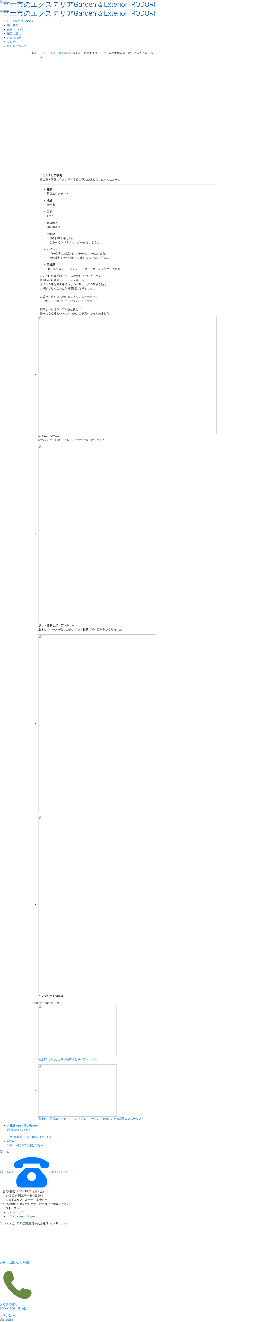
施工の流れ (14, 33)
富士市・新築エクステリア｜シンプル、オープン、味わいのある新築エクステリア (89, 1118)
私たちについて (16, 46)
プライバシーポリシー (21, 1216)
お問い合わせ (8, 1315)
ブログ (11, 42)
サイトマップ (15, 1212)
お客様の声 (14, 37)
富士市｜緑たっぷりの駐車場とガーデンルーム (67, 1059)
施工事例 (12, 25)
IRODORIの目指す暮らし (22, 21)
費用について (15, 29)
